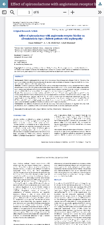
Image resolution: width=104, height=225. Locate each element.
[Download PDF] (100, 4)
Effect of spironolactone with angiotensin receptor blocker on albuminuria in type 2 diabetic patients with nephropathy (57, 4)
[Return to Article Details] (4, 4)
